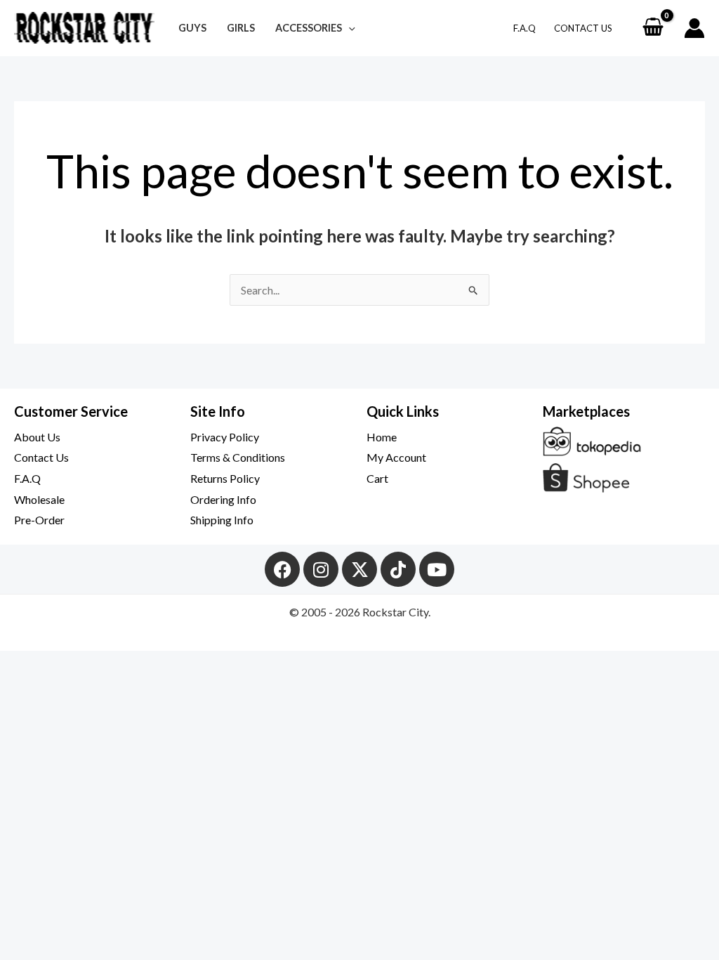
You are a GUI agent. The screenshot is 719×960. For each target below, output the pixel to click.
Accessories (308, 28)
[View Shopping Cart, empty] (652, 28)
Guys (192, 28)
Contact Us (583, 28)
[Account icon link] (694, 28)
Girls (241, 28)
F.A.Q (524, 28)
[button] (348, 28)
